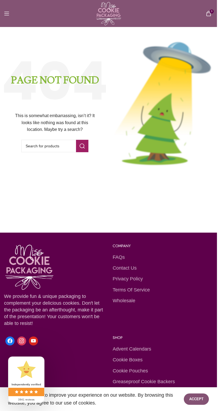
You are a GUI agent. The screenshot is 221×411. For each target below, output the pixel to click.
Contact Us (125, 268)
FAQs (119, 257)
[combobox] (54, 146)
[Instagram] (22, 341)
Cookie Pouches (130, 370)
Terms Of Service (131, 290)
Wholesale (124, 300)
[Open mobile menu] (6, 13)
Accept (196, 399)
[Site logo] (108, 13)
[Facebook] (10, 341)
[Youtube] (33, 341)
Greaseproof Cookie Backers (144, 381)
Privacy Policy (128, 278)
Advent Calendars (132, 349)
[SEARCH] (82, 146)
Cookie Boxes (128, 359)
